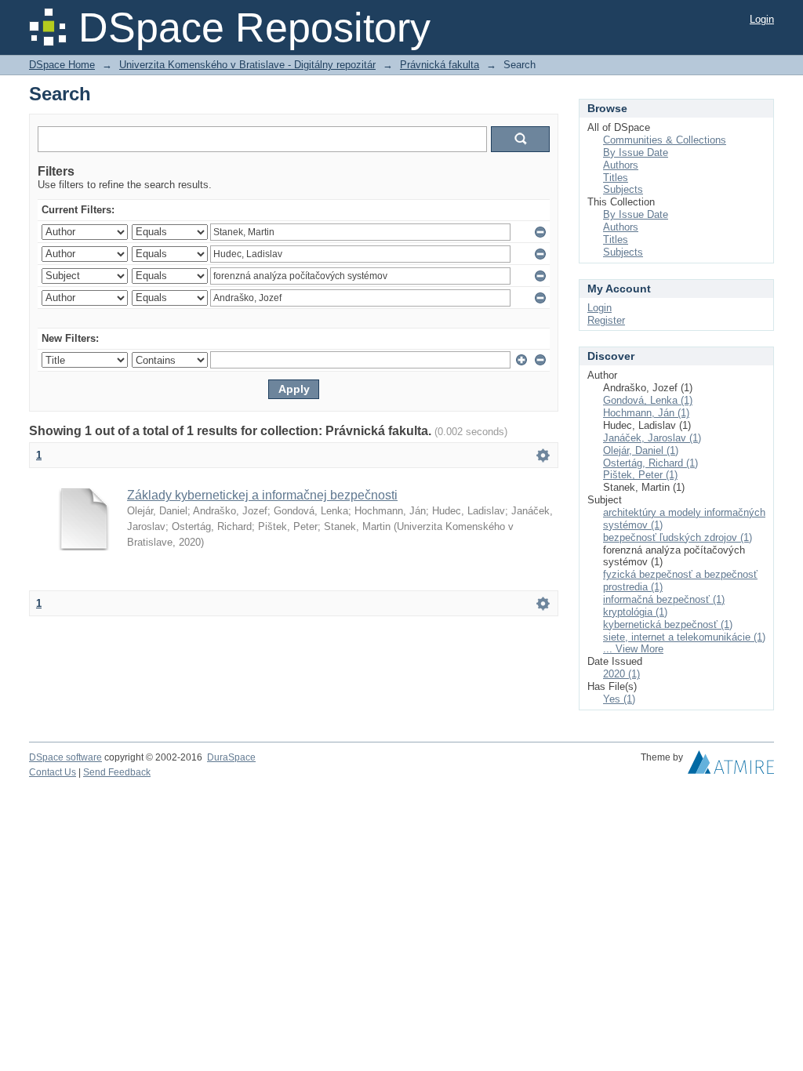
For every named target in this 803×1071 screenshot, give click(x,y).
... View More (633, 649)
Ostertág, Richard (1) (650, 463)
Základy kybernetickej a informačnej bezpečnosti (262, 495)
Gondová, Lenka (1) (647, 400)
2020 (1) (621, 674)
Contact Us (52, 772)
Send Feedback (117, 772)
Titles (615, 177)
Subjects (623, 189)
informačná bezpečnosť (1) (664, 599)
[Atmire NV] (731, 766)
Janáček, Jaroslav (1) (652, 438)
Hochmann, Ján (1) (646, 413)
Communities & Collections (664, 140)
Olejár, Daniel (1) (640, 450)
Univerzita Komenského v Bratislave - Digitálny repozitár (247, 65)
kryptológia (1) (635, 612)
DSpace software (65, 757)
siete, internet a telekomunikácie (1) (684, 637)
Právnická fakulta (439, 65)
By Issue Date (635, 152)
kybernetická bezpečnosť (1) (667, 624)
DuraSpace (231, 757)
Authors (620, 165)
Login (762, 19)
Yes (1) (619, 699)
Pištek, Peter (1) (640, 475)
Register (606, 320)
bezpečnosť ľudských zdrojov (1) (677, 537)
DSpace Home (62, 65)
